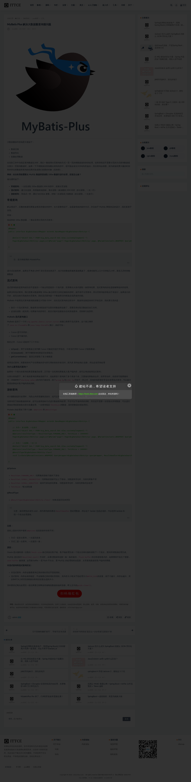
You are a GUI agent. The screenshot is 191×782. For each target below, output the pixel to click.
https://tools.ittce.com (88, 394)
